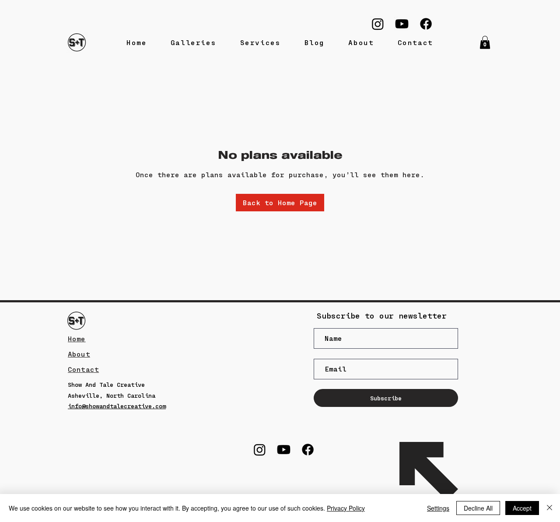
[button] (485, 42)
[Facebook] (426, 24)
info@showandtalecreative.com (117, 406)
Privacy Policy (346, 508)
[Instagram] (377, 24)
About (79, 354)
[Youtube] (402, 24)
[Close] (549, 508)
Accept (522, 508)
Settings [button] (438, 508)
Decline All (478, 508)
